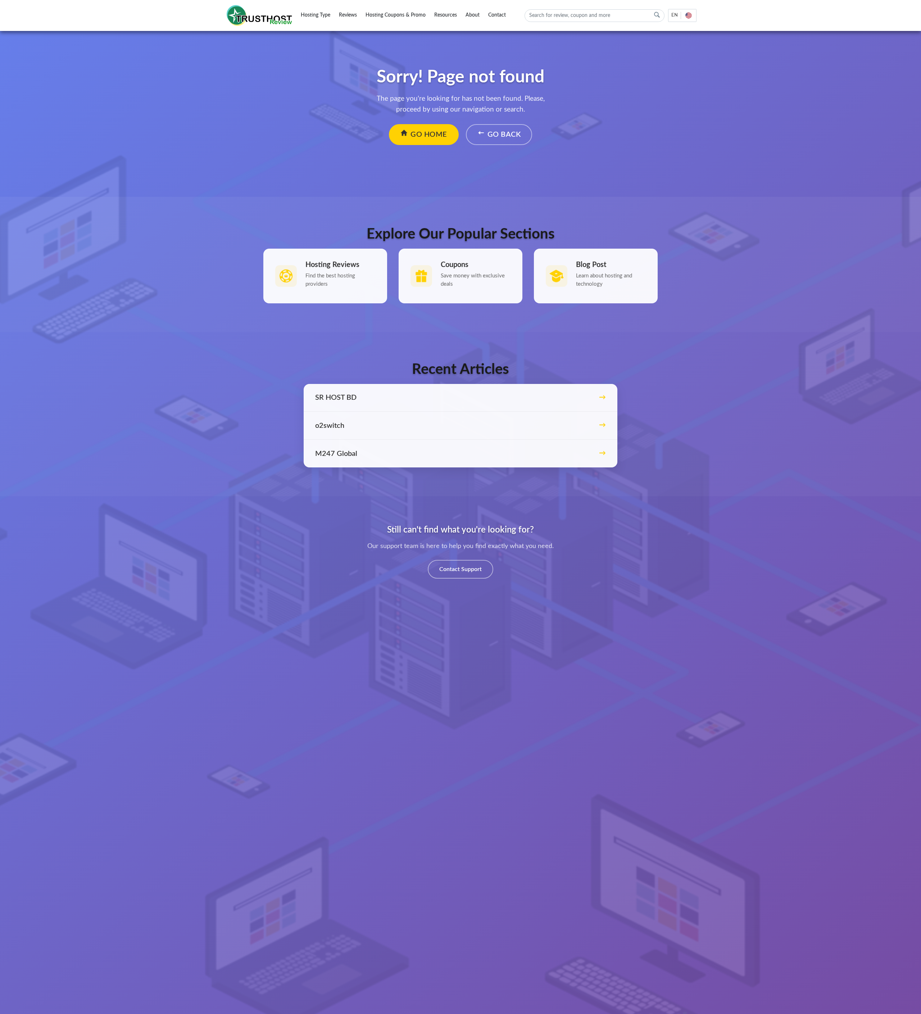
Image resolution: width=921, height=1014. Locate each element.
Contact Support (460, 569)
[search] (657, 15)
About (473, 15)
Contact (497, 15)
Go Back (504, 134)
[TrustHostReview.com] (260, 15)
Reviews (348, 15)
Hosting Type (315, 15)
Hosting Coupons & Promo (396, 15)
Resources (445, 15)
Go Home (428, 134)
